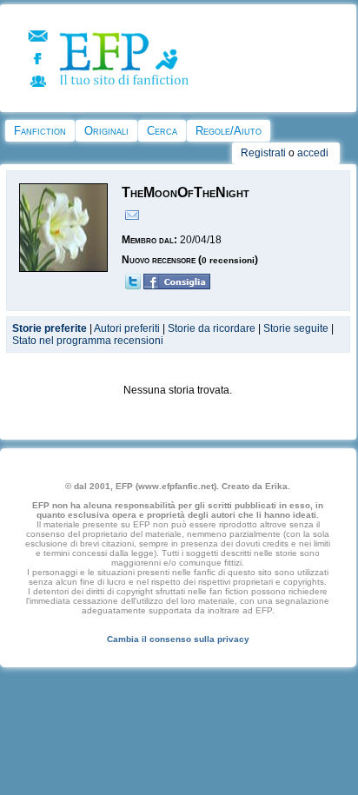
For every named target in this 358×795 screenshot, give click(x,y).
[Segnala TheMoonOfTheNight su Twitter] (133, 286)
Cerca (162, 130)
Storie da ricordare (211, 328)
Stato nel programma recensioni (87, 341)
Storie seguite (295, 328)
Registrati (263, 153)
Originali (106, 130)
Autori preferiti (127, 328)
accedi (312, 153)
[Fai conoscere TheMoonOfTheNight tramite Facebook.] (176, 286)
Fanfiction (40, 130)
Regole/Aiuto (229, 130)
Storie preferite (49, 328)
